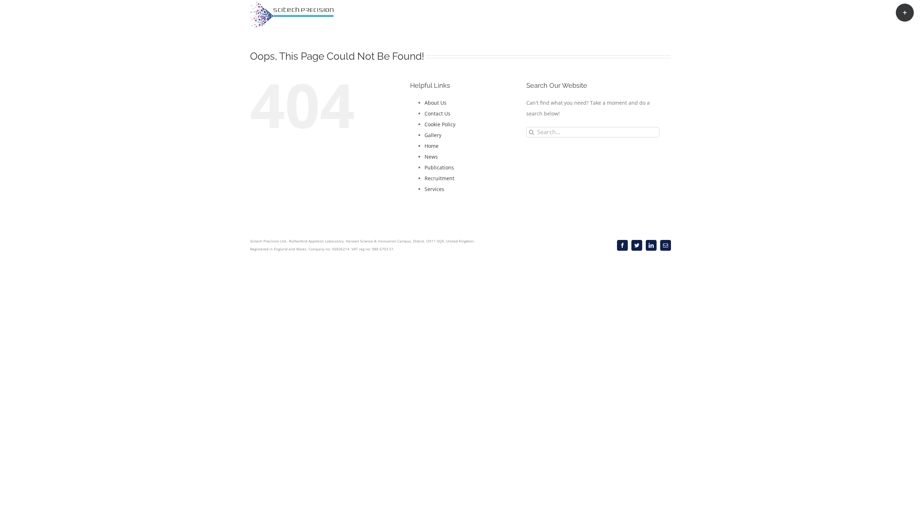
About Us (435, 102)
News (431, 156)
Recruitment (439, 178)
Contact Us (437, 113)
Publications (439, 167)
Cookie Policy (440, 124)
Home (432, 145)
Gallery (433, 135)
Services (434, 189)
